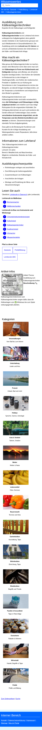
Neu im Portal (14, 723)
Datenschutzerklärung (16, 720)
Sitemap (4, 723)
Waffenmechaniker (14, 206)
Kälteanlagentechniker (15, 225)
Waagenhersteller (13, 237)
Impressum (30, 720)
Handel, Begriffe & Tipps (15, 661)
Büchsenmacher (13, 202)
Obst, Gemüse (15, 488)
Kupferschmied (12, 229)
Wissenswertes (11, 1)
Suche (18, 699)
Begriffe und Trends (14, 587)
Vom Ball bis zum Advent (15, 340)
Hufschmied (11, 221)
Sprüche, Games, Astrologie (14, 414)
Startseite (13, 9)
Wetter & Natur (15, 463)
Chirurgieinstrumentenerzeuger (18, 217)
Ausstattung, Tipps (15, 538)
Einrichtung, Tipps (15, 562)
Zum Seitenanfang (7, 699)
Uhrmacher (11, 233)
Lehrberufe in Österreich (18, 194)
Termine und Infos (15, 513)
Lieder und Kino (15, 364)
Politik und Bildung (15, 686)
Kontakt (4, 720)
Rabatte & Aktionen (14, 637)
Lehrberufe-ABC (10, 257)
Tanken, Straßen (14, 439)
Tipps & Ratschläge (14, 612)
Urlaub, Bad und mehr (15, 389)
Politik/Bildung (23, 9)
